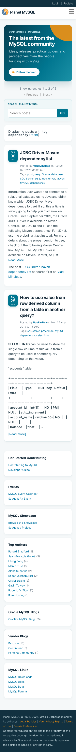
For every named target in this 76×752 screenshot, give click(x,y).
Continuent (17, 648)
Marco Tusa (18, 566)
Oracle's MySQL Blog (24, 619)
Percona (16, 643)
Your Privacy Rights (51, 721)
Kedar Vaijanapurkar (23, 575)
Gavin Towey (18, 585)
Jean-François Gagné (24, 556)
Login (55, 3)
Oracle (46, 174)
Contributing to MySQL (22, 465)
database (57, 174)
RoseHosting (18, 595)
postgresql (34, 174)
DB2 (37, 178)
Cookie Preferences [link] (25, 726)
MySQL (24, 182)
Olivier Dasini (18, 580)
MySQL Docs (16, 681)
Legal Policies (28, 721)
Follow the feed (26, 72)
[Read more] (17, 434)
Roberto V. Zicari (20, 590)
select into (42, 335)
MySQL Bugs (16, 686)
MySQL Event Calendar (22, 493)
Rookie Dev (40, 322)
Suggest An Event (19, 498)
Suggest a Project (19, 527)
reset (34, 135)
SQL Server (27, 178)
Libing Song (18, 561)
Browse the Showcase (22, 522)
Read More (16, 260)
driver (51, 178)
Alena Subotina (20, 571)
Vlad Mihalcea (41, 165)
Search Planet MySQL (23, 104)
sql (29, 330)
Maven (60, 178)
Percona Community (23, 652)
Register (68, 3)
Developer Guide (19, 469)
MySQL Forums (18, 691)
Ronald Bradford (21, 551)
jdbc (44, 178)
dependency (37, 182)
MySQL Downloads (20, 676)
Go (62, 113)
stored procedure (43, 330)
